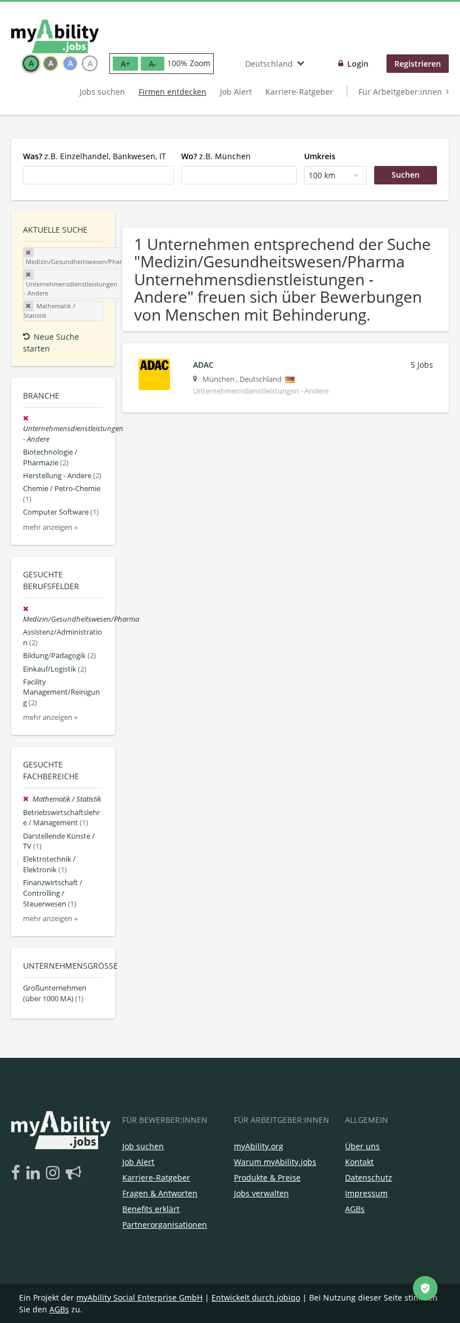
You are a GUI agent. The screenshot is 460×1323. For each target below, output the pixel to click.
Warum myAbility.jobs (275, 1162)
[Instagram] (54, 1173)
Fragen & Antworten (159, 1193)
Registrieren (417, 63)
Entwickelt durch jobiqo (255, 1297)
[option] (31, 63)
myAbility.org (258, 1146)
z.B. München (216, 156)
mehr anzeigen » (50, 527)
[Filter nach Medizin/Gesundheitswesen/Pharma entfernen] (27, 609)
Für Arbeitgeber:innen (400, 91)
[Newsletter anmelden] (73, 1173)
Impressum (366, 1193)
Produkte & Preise (267, 1177)
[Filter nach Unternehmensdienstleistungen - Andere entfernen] (27, 418)
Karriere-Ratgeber (299, 91)
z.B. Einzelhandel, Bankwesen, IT (94, 156)
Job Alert (236, 91)
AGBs (355, 1209)
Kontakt (359, 1162)
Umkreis (319, 156)
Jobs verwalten (261, 1193)
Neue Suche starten (51, 342)
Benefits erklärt (151, 1209)
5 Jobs (422, 364)
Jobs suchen (102, 91)
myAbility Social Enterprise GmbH (139, 1297)
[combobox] (98, 175)
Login (358, 63)
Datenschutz (368, 1177)
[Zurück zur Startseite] (55, 36)
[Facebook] (17, 1173)
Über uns (362, 1146)
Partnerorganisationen (164, 1224)
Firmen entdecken (172, 91)
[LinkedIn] (35, 1173)
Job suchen (143, 1146)
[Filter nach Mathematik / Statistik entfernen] (28, 799)
